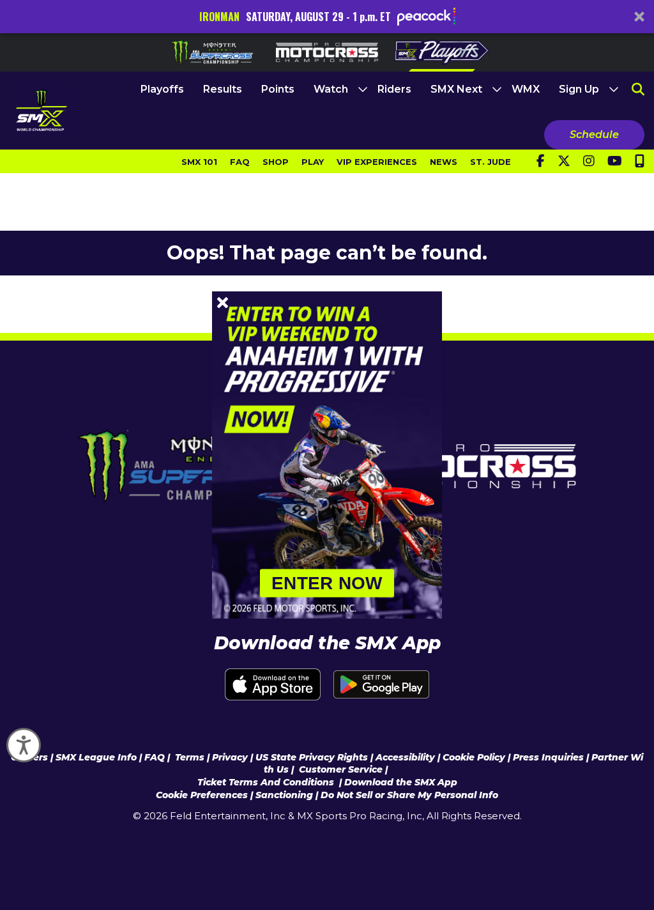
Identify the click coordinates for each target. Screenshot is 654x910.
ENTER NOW (327, 583)
